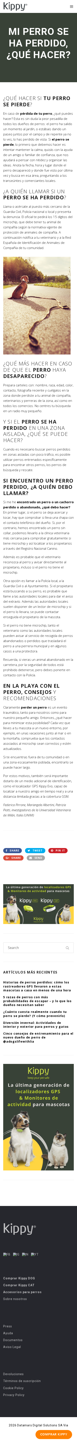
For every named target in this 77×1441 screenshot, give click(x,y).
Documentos (13, 1340)
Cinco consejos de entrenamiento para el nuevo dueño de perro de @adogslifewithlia (38, 1037)
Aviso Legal (12, 1347)
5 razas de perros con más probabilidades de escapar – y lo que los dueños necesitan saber (37, 1001)
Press (7, 1326)
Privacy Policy (14, 1395)
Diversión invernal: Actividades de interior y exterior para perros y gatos (36, 1025)
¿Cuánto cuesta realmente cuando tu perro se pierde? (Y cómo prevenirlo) (35, 1014)
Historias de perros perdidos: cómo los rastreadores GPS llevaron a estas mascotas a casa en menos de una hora (37, 986)
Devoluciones (13, 1374)
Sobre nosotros (15, 1299)
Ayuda (8, 1333)
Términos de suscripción (22, 1381)
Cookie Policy (13, 1388)
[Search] (67, 947)
